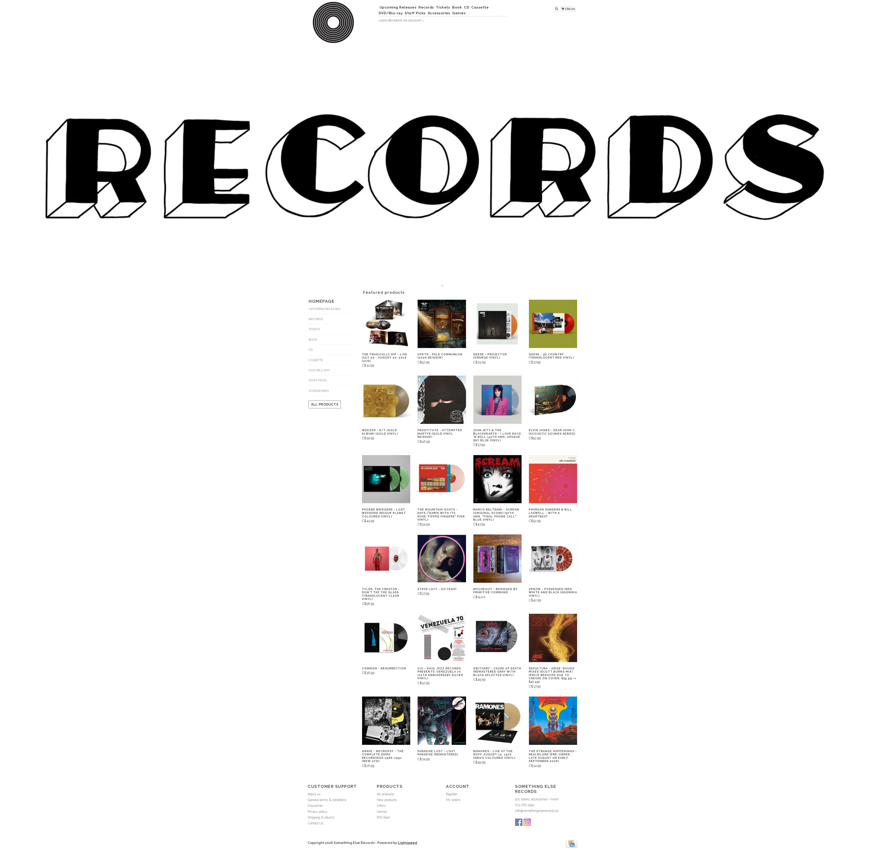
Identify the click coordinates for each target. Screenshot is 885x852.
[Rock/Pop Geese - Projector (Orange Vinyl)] (497, 323)
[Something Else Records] (341, 24)
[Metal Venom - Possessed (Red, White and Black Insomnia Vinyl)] (553, 558)
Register (451, 794)
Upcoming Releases (398, 7)
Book (457, 7)
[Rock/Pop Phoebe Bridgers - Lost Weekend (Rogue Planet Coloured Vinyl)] (386, 479)
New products (387, 800)
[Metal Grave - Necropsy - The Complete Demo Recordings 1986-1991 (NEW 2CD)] (386, 720)
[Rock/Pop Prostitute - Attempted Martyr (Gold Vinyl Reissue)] (442, 399)
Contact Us (315, 823)
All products (324, 404)
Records (426, 7)
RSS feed (383, 817)
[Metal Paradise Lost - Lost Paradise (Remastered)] (442, 720)
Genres (459, 13)
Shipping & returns (321, 817)
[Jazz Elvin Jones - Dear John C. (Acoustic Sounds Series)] (553, 399)
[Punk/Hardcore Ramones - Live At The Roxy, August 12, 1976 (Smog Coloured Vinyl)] (497, 720)
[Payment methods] (571, 843)
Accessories (439, 13)
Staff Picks (415, 13)
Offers (381, 805)
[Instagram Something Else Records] (527, 822)
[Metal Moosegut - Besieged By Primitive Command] (497, 558)
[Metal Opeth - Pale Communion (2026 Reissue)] (442, 323)
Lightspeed (407, 843)
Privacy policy (317, 811)
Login (383, 20)
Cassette (480, 7)
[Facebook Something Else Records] (518, 822)
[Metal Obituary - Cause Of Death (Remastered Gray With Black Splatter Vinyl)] (497, 638)
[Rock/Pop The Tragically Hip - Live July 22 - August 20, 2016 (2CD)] (386, 323)
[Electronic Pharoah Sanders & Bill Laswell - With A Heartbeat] (553, 479)
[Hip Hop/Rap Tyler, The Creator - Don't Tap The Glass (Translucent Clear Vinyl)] (386, 558)
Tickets (443, 7)
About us (314, 794)
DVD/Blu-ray (391, 13)
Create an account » (408, 20)
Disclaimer (315, 805)
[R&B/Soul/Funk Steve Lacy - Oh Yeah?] (442, 558)
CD (466, 7)
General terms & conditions (327, 800)
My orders (453, 800)
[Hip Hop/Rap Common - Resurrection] (386, 638)
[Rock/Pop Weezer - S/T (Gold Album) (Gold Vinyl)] (386, 399)
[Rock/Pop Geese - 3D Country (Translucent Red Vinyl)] (553, 323)
